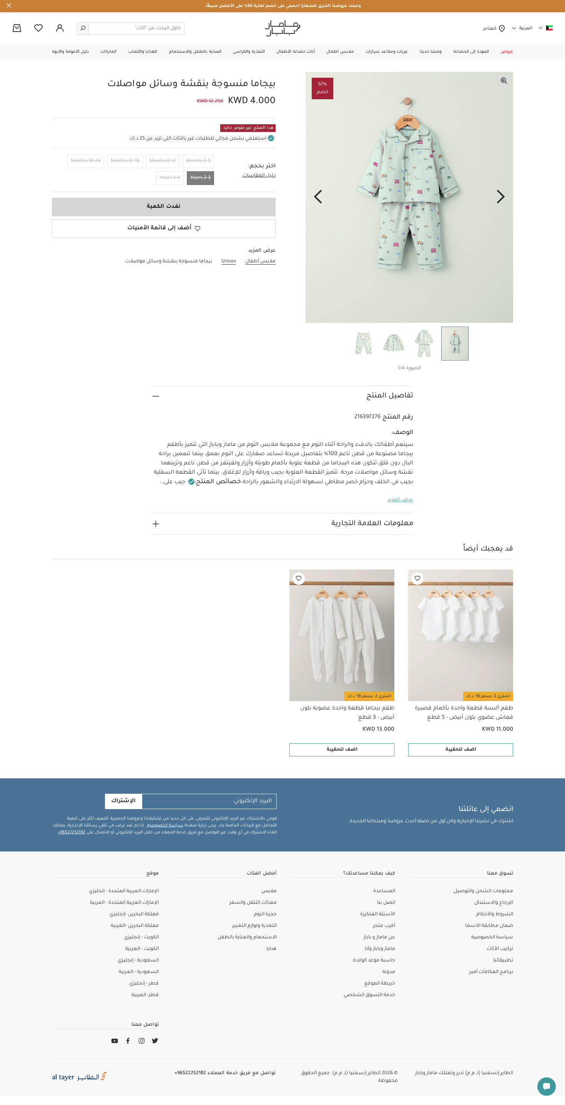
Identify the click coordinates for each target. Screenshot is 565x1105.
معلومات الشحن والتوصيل (483, 891)
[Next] (318, 197)
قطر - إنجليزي (144, 983)
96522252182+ (71, 832)
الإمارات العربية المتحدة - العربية (124, 903)
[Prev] (501, 197)
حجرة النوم (265, 914)
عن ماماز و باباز (379, 937)
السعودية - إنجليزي (138, 960)
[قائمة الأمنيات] (417, 579)
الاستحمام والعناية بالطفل (247, 937)
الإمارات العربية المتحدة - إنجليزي (124, 891)
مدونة (388, 972)
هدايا (271, 949)
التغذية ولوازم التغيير (254, 926)
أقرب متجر (384, 926)
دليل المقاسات (259, 176)
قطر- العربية (145, 995)
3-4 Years (170, 178)
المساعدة (384, 891)
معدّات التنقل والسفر (253, 903)
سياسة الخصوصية (164, 825)
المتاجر (490, 29)
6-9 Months (198, 161)
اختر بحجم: (262, 167)
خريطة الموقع (379, 983)
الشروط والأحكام (494, 914)
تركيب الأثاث (500, 949)
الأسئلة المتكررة (377, 914)
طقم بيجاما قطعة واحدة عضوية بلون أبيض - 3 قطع (347, 713)
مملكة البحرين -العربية (135, 926)
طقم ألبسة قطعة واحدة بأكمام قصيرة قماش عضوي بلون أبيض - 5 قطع (464, 713)
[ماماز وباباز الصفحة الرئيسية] (282, 28)
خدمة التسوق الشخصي (369, 995)
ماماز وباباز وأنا (380, 949)
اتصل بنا (386, 903)
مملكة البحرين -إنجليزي (134, 914)
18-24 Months (86, 161)
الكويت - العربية (142, 949)
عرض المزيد (400, 500)
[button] (506, 51)
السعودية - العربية (139, 972)
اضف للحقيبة (460, 750)
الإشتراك (123, 801)
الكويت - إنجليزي (141, 937)
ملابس (269, 891)
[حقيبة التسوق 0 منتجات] (17, 29)
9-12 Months (163, 161)
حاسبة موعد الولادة (374, 960)
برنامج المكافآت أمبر (491, 972)
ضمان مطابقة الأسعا (489, 926)
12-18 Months (125, 161)
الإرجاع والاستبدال (493, 903)
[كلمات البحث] (83, 28)
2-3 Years (200, 178)
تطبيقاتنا (503, 960)
